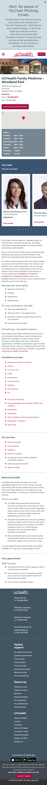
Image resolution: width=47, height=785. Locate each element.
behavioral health (21, 276)
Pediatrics (11, 450)
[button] (18, 229)
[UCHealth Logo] (21, 592)
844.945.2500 (22, 632)
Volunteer (18, 725)
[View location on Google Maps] (23, 120)
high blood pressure (31, 417)
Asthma (11, 366)
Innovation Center (21, 731)
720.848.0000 (22, 600)
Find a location (20, 662)
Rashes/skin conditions (16, 421)
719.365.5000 (22, 620)
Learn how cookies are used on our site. (23, 772)
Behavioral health (14, 442)
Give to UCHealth (21, 728)
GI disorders (12, 410)
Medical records (20, 687)
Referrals (17, 693)
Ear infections (13, 389)
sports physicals (22, 464)
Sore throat (12, 425)
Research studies (21, 697)
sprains (21, 399)
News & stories (20, 707)
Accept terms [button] (23, 776)
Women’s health (14, 467)
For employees (20, 700)
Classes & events (20, 690)
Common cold (13, 370)
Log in (41, 54)
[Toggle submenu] (3, 54)
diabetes (22, 274)
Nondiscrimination (21, 735)
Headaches (12, 413)
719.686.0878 (12, 97)
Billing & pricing (20, 672)
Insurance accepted (22, 669)
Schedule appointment (23, 655)
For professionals (21, 704)
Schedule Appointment (15, 107)
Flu (9, 393)
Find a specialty (20, 666)
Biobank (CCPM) (20, 738)
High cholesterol (14, 417)
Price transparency (21, 676)
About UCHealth (20, 718)
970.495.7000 (22, 610)
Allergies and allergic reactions (19, 362)
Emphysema (12, 377)
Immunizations (13, 446)
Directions (6, 94)
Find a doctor (19, 659)
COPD (10, 374)
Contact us (18, 742)
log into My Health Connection (16, 351)
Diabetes (11, 385)
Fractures (11, 399)
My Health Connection (23, 652)
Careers (17, 721)
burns (17, 381)
